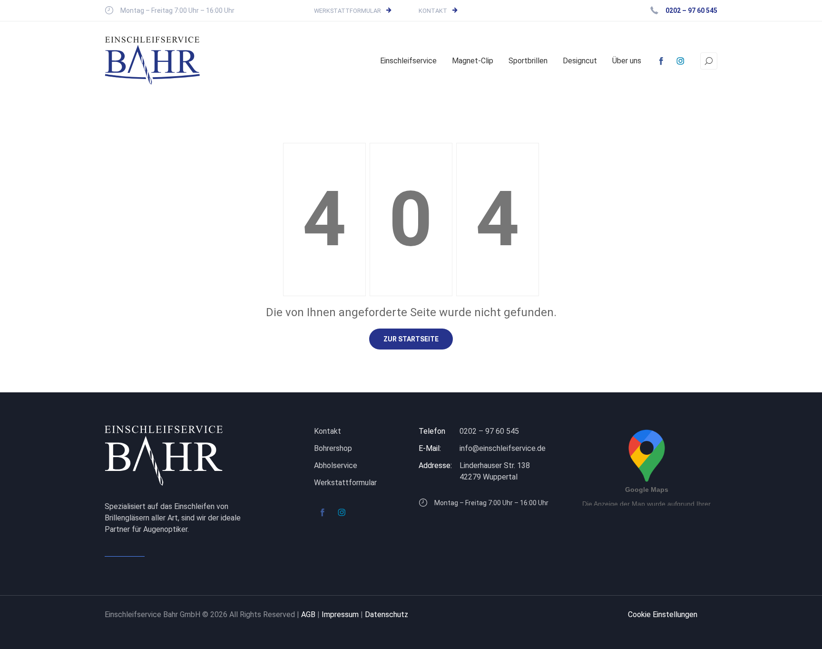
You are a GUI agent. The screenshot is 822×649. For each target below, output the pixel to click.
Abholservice (335, 465)
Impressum (340, 614)
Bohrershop (333, 448)
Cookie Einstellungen (662, 614)
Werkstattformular (347, 10)
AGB (308, 614)
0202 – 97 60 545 (489, 431)
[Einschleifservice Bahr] (152, 61)
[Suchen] (708, 61)
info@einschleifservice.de (503, 448)
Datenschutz (386, 614)
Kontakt (433, 10)
